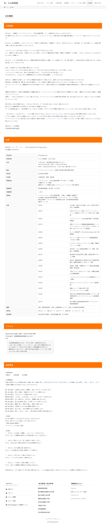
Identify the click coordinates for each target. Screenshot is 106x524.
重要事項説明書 (42, 488)
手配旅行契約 (42, 505)
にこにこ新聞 (12, 497)
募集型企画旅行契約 (44, 499)
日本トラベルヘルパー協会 (78, 492)
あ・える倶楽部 (11, 3)
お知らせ (10, 489)
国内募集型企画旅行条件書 (46, 492)
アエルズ (73, 488)
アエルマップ (74, 495)
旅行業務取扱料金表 (44, 512)
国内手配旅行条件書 (44, 495)
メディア (10, 493)
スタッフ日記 (12, 501)
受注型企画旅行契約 (44, 502)
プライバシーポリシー (53, 519)
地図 (6, 338)
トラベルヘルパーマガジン (54, 119)
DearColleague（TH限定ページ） (18, 505)
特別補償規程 (42, 509)
